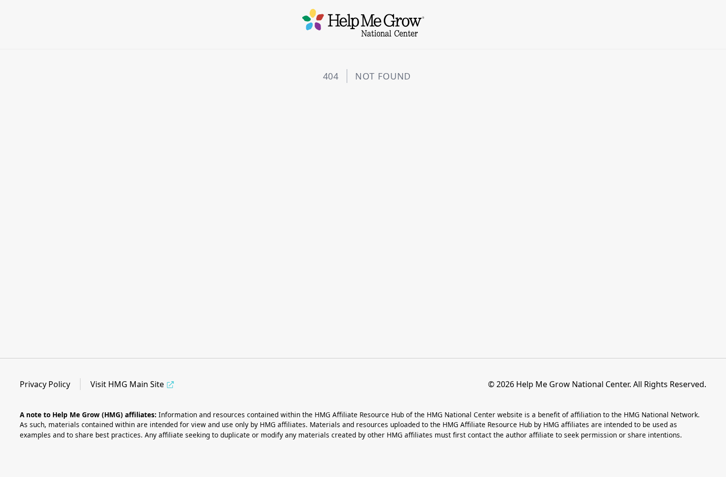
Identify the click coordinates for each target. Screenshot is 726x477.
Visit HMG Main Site (127, 384)
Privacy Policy (45, 384)
